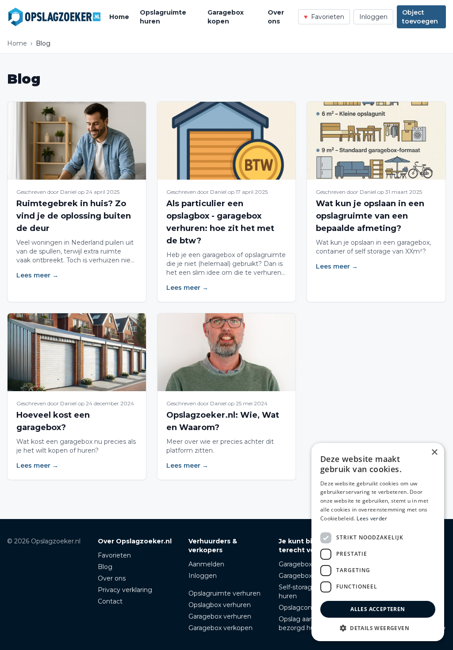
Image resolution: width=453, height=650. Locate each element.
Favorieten (114, 555)
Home (119, 17)
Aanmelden (206, 564)
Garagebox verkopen (220, 628)
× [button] (434, 452)
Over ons (276, 16)
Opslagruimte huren (163, 16)
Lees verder (372, 518)
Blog (105, 567)
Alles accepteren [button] (377, 609)
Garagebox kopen (225, 16)
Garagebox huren (305, 576)
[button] (377, 627)
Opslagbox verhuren (219, 605)
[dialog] (377, 542)
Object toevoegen (420, 16)
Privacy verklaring (125, 590)
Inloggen (373, 17)
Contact (110, 601)
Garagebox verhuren (219, 616)
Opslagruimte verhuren (224, 593)
